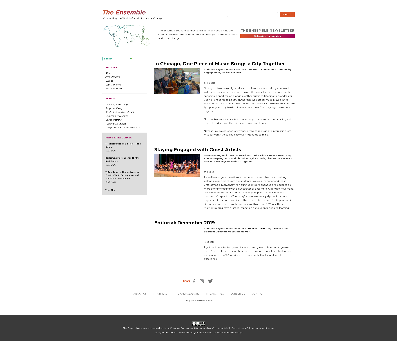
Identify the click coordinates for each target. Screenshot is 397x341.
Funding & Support (115, 123)
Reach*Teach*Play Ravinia (264, 228)
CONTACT (257, 293)
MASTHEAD (160, 293)
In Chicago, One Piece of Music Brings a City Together (219, 64)
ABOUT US (140, 293)
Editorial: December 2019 (184, 223)
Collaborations (113, 119)
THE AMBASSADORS (186, 293)
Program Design (114, 108)
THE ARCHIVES (215, 293)
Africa (108, 73)
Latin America (113, 84)
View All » (110, 190)
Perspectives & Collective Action (122, 127)
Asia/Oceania (112, 77)
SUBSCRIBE (238, 293)
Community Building (117, 116)
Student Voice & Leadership (120, 112)
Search (287, 14)
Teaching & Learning (116, 104)
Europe (109, 80)
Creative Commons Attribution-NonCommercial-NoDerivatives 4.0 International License (222, 328)
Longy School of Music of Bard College (220, 332)
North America (113, 88)
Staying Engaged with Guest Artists (197, 150)
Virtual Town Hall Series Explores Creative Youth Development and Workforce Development (122, 175)
